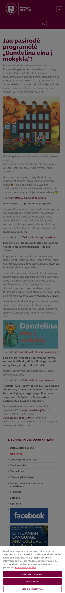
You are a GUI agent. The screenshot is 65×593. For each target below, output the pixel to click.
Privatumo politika (25, 567)
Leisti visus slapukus (33, 574)
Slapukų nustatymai (32, 589)
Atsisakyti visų (32, 581)
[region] (32, 569)
